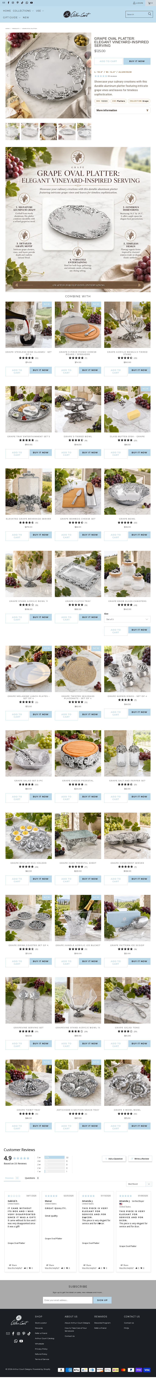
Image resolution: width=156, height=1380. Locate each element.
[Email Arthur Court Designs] (3, 3)
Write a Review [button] (142, 1158)
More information (107, 110)
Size (106, 613)
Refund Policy (41, 1354)
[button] (23, 11)
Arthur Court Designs (22, 1369)
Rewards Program (102, 1323)
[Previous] (7, 76)
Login (139, 3)
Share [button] (14, 1265)
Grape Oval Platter (16, 1243)
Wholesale (39, 1344)
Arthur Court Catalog (44, 1338)
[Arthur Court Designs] (77, 14)
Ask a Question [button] (115, 1158)
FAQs (126, 1328)
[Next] (89, 76)
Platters (121, 101)
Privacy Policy (41, 1349)
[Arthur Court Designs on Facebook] (8, 3)
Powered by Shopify (41, 1369)
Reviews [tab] (9, 1178)
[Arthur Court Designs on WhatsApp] (26, 3)
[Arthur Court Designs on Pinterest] (17, 3)
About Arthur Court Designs (77, 1323)
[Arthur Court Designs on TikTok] (22, 3)
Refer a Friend (41, 1333)
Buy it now (137, 61)
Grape (145, 101)
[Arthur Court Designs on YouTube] (31, 3)
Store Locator (41, 1323)
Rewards (39, 1328)
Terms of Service (42, 1359)
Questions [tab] (30, 1178)
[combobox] (139, 14)
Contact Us (69, 1336)
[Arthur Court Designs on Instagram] (13, 3)
